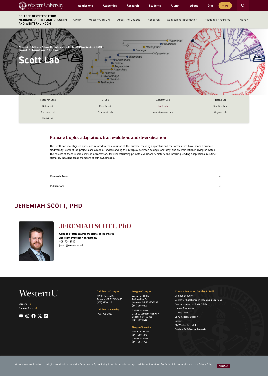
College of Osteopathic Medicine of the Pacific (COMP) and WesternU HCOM (43, 20)
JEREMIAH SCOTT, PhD (95, 225)
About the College (128, 20)
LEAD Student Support (186, 316)
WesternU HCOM (99, 20)
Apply (225, 5)
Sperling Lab (220, 106)
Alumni (175, 5)
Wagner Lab (220, 112)
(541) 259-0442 (139, 320)
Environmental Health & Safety (191, 304)
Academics (110, 5)
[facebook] (33, 315)
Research (133, 5)
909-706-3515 (67, 241)
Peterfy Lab (105, 106)
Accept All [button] (223, 365)
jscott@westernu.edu (71, 245)
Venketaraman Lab (163, 112)
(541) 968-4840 (139, 334)
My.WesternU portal (185, 325)
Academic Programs (217, 20)
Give (211, 5)
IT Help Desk (181, 312)
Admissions (85, 5)
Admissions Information (182, 20)
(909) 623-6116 (104, 302)
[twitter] (39, 315)
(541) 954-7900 (139, 341)
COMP (77, 20)
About (194, 5)
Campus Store (26, 308)
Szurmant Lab (105, 112)
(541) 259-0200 (139, 305)
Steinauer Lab (47, 112)
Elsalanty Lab (163, 99)
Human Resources (184, 308)
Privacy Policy (205, 364)
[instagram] (27, 315)
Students (155, 5)
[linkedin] (45, 315)
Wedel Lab (48, 118)
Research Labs (38, 50)
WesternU (23, 47)
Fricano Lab (220, 99)
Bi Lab (105, 99)
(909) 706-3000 (104, 313)
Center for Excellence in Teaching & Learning (198, 300)
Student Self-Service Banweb (190, 329)
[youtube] (21, 315)
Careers (23, 304)
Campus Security (183, 295)
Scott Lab (163, 106)
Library (178, 321)
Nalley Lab (48, 106)
